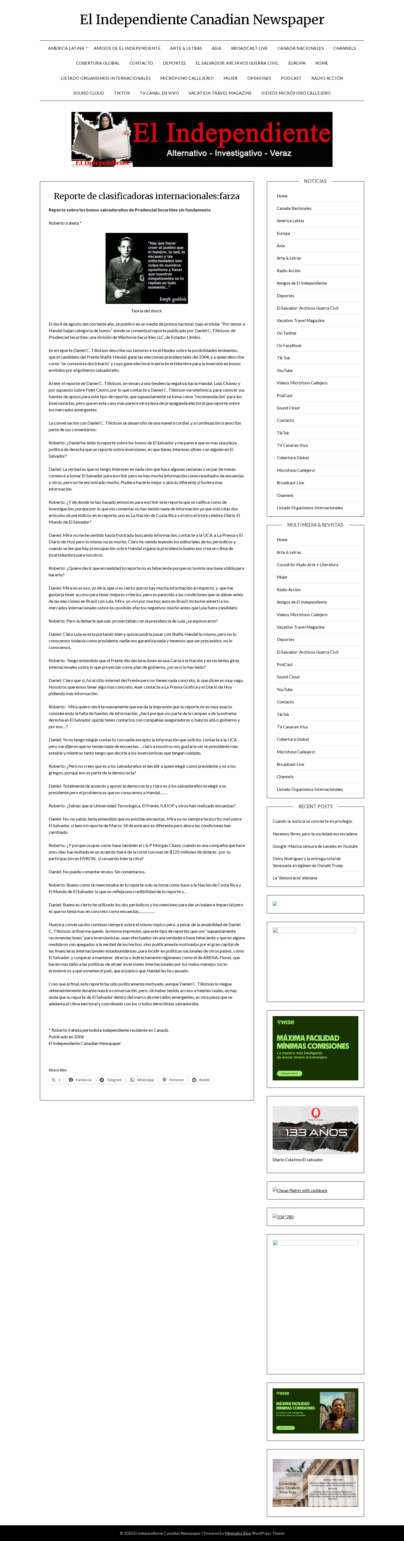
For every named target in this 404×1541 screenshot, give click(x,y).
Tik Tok (283, 357)
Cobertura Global (98, 62)
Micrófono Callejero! (187, 78)
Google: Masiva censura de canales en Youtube (315, 846)
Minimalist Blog (238, 1533)
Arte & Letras (186, 48)
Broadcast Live (249, 48)
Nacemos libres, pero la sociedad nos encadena (315, 833)
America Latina (66, 48)
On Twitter (287, 333)
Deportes (174, 62)
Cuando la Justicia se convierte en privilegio (312, 821)
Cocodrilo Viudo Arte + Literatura (307, 564)
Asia (217, 48)
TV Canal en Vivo (159, 92)
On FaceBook (289, 345)
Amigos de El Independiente (127, 48)
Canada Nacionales (301, 48)
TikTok (122, 92)
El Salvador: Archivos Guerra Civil (237, 62)
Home (321, 62)
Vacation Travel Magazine (220, 92)
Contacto (141, 62)
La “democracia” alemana (295, 877)
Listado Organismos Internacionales (106, 78)
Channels (344, 48)
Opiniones (259, 78)
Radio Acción (327, 78)
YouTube (285, 370)
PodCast (291, 78)
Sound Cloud (88, 92)
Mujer (230, 78)
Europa (297, 62)
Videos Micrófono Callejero (296, 92)
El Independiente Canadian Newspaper (202, 19)
